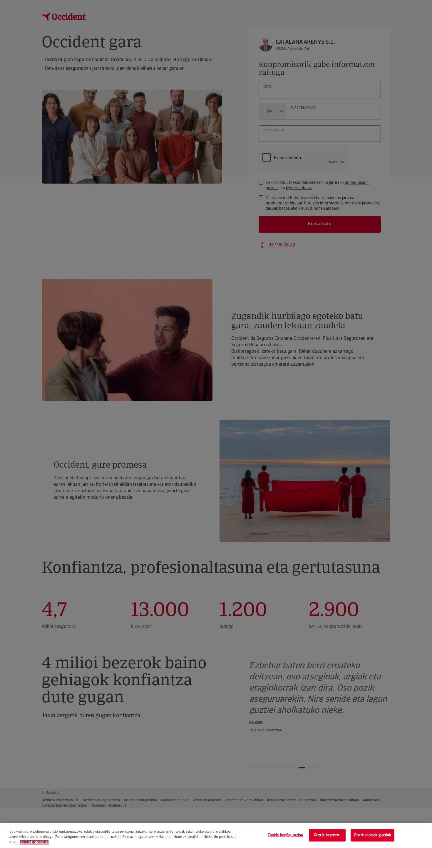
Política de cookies (34, 842)
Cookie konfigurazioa (285, 835)
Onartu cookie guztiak (372, 835)
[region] (216, 835)
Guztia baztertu (327, 835)
